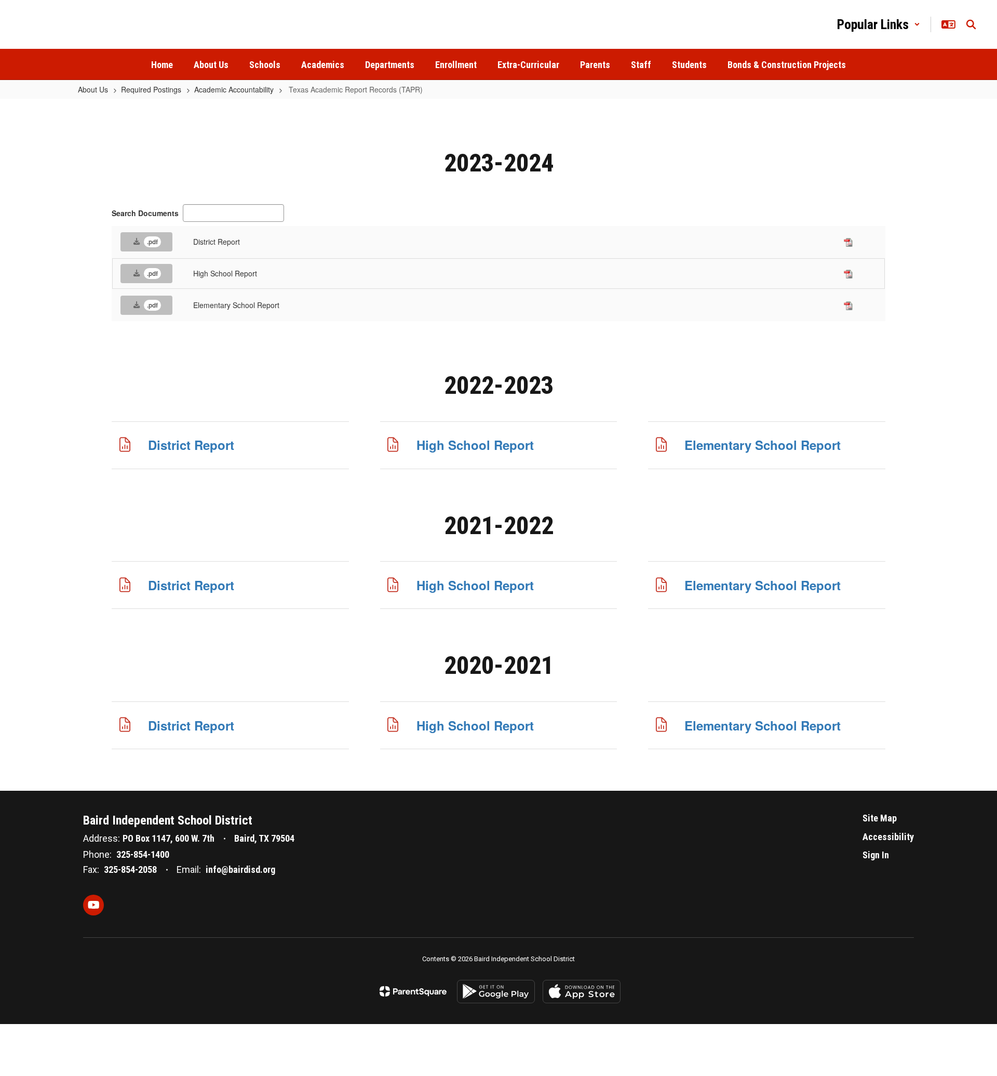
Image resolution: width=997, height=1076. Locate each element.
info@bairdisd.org (240, 869)
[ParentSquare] (413, 991)
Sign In (876, 854)
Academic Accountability (234, 89)
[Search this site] (971, 24)
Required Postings (151, 89)
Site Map (880, 818)
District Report (191, 445)
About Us (93, 89)
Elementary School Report (762, 445)
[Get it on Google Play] (496, 991)
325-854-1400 (142, 854)
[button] (878, 24)
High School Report (475, 445)
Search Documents (145, 213)
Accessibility (888, 836)
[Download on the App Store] (582, 991)
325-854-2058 (130, 869)
